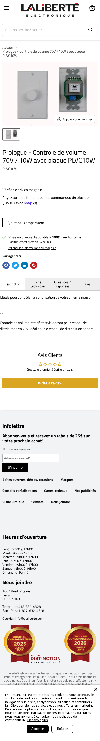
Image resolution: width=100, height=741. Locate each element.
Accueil (7, 47)
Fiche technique (38, 284)
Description (12, 284)
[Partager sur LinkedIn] (24, 265)
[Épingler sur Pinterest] (33, 265)
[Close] (95, 689)
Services (37, 502)
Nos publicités (85, 491)
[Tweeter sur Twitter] (15, 265)
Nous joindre (60, 502)
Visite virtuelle (13, 502)
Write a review (50, 383)
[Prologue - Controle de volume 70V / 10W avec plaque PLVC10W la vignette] (11, 134)
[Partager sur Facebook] (6, 265)
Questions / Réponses (62, 284)
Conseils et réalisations (19, 491)
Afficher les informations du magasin (32, 248)
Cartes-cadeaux (55, 491)
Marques (67, 480)
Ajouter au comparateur (26, 222)
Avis (87, 284)
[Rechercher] (90, 30)
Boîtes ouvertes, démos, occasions (27, 480)
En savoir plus (37, 720)
